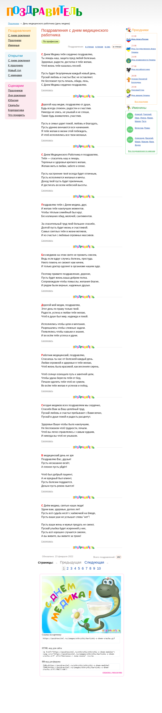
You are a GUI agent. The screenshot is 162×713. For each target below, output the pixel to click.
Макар (150, 118)
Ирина (143, 118)
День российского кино (140, 69)
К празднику (15, 65)
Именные (13, 45)
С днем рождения (19, 35)
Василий (149, 138)
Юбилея (13, 100)
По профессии (50, 41)
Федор (138, 145)
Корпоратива (16, 110)
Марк (151, 142)
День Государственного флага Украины (143, 50)
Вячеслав (139, 128)
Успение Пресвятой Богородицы (139, 80)
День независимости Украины (143, 60)
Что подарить (16, 115)
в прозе (99, 46)
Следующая (94, 562)
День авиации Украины (140, 95)
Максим (144, 142)
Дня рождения (17, 95)
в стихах (89, 46)
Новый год (14, 70)
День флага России (139, 39)
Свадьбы (13, 105)
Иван (137, 118)
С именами (15, 75)
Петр (144, 121)
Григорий (147, 114)
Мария (138, 121)
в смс (107, 46)
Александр (139, 138)
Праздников (15, 90)
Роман (147, 128)
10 (99, 568)
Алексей (138, 114)
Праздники (13, 23)
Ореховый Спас (137, 90)
